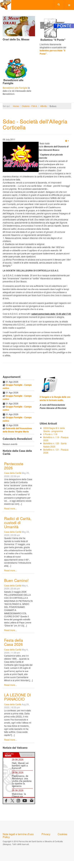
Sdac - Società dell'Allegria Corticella (35, 124)
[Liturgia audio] (49, 384)
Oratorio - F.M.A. (29, 106)
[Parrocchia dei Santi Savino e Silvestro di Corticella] (5, 5)
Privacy (45, 834)
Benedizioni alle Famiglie (15, 87)
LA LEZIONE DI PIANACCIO (17, 697)
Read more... (10, 508)
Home (16, 106)
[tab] (11, 754)
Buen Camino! (16, 580)
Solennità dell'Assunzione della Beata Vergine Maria (17, 430)
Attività (43, 106)
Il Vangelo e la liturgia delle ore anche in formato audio (55, 398)
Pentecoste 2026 (13, 465)
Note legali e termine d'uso (18, 834)
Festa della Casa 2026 (13, 642)
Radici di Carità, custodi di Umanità (17, 522)
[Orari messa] (19, 25)
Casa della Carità (12, 472)
